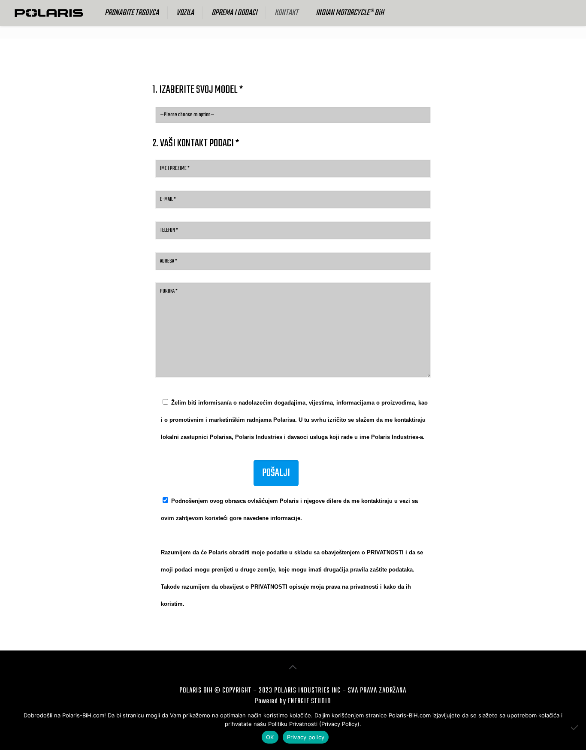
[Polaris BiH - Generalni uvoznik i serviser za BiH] (49, 13)
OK (270, 737)
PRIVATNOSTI (385, 552)
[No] (575, 727)
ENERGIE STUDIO (309, 701)
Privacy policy (306, 737)
